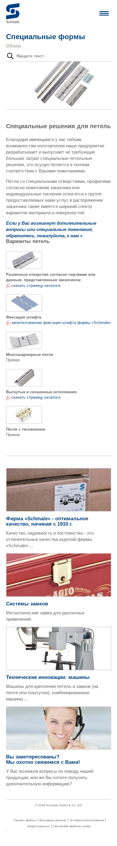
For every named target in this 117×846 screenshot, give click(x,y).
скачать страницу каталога (35, 285)
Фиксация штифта (23, 317)
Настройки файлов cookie (72, 826)
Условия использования (87, 820)
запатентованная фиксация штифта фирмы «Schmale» (61, 322)
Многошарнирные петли (29, 354)
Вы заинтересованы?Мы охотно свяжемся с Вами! (43, 759)
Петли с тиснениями (25, 429)
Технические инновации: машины (48, 677)
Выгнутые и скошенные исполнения (41, 392)
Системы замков (27, 604)
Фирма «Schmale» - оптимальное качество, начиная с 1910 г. (47, 521)
